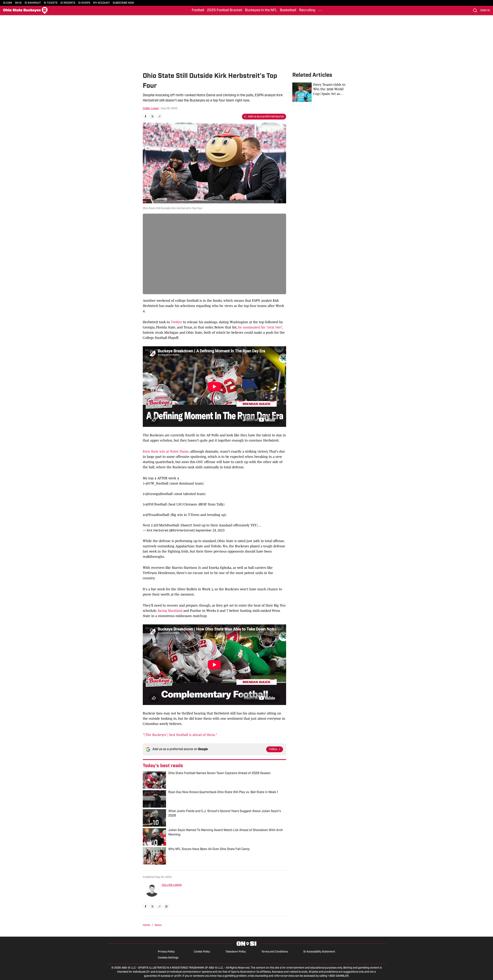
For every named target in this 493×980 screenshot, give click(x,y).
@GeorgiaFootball (159, 494)
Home (146, 925)
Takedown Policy (235, 951)
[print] (166, 906)
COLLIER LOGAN (172, 885)
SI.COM (7, 3)
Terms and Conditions (274, 951)
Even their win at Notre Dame (166, 451)
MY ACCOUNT (101, 3)
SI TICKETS (51, 3)
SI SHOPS (84, 3)
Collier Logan (151, 108)
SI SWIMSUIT (33, 3)
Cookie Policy (202, 951)
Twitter (176, 322)
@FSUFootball (156, 504)
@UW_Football (156, 483)
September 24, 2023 (210, 530)
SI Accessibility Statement (319, 951)
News (158, 925)
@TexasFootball (157, 515)
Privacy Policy (166, 951)
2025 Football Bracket (224, 10)
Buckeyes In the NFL (261, 10)
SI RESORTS (67, 3)
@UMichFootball (166, 525)
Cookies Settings (168, 957)
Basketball (288, 10)
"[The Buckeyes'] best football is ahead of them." (180, 735)
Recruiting (307, 10)
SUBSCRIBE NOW (123, 3)
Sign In (485, 10)
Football (198, 10)
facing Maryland (170, 611)
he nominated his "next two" (259, 327)
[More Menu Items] (320, 10)
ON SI (18, 3)
